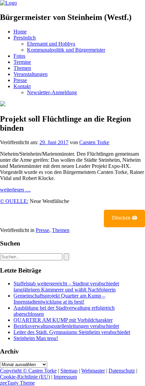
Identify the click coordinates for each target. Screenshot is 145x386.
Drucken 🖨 (124, 218)
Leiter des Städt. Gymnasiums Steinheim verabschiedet (71, 332)
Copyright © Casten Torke (28, 371)
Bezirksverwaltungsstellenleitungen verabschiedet (66, 326)
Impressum (65, 377)
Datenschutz (122, 371)
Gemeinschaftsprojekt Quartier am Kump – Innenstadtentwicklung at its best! (59, 299)
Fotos (19, 56)
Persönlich (24, 38)
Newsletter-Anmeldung (52, 92)
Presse (20, 80)
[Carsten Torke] (8, 3)
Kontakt (22, 86)
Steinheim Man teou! (35, 338)
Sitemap (69, 371)
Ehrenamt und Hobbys (51, 44)
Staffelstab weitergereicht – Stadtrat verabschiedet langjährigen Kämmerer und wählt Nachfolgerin (66, 286)
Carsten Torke (94, 142)
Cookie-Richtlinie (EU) (25, 377)
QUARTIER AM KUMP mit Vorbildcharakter (63, 320)
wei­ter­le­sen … (15, 189)
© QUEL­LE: (14, 201)
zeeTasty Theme (17, 383)
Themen (22, 68)
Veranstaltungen (30, 74)
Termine (22, 62)
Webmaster (93, 371)
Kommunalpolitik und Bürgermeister (66, 50)
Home (20, 31)
